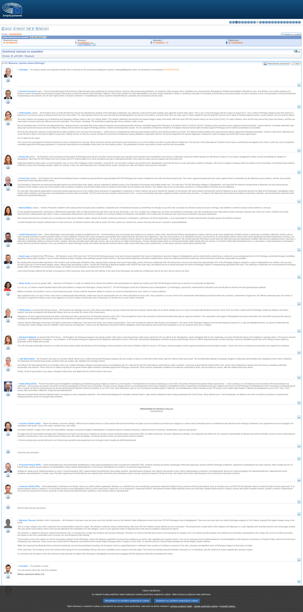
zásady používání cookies (206, 606)
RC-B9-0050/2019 (10, 43)
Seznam (8, 29)
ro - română (287, 22)
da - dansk (239, 22)
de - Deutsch (242, 22)
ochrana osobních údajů (181, 606)
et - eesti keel (245, 22)
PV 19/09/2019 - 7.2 (160, 43)
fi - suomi (296, 22)
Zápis (297, 64)
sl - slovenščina (293, 22)
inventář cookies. (228, 606)
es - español (233, 22)
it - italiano (263, 22)
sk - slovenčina (290, 22)
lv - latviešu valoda (266, 22)
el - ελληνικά (248, 22)
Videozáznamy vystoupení (278, 64)
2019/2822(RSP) (15, 34)
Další (29, 29)
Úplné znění (43, 29)
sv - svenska (299, 22)
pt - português (284, 22)
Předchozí (20, 29)
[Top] (299, 86)
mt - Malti (275, 22)
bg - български (230, 22)
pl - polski (281, 22)
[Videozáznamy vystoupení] (8, 81)
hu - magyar (272, 22)
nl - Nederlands (278, 22)
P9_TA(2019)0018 (236, 43)
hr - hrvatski (260, 22)
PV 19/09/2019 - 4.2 (85, 43)
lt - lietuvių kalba (269, 22)
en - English (251, 22)
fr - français (254, 22)
